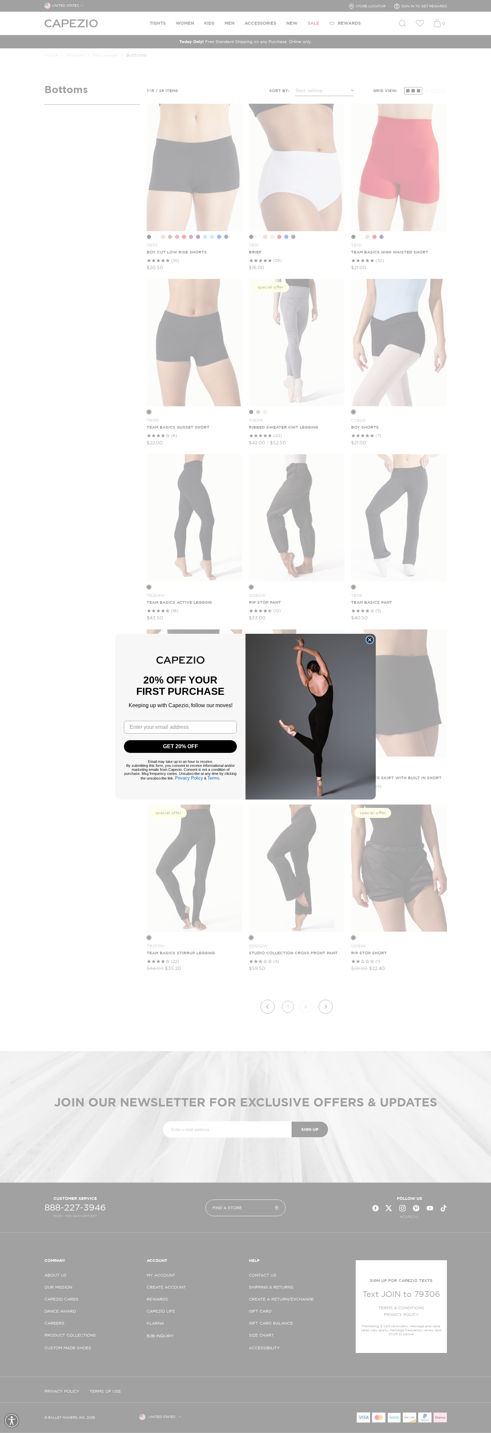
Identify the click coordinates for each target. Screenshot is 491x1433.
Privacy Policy (189, 778)
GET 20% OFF (180, 746)
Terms (213, 778)
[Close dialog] (369, 639)
